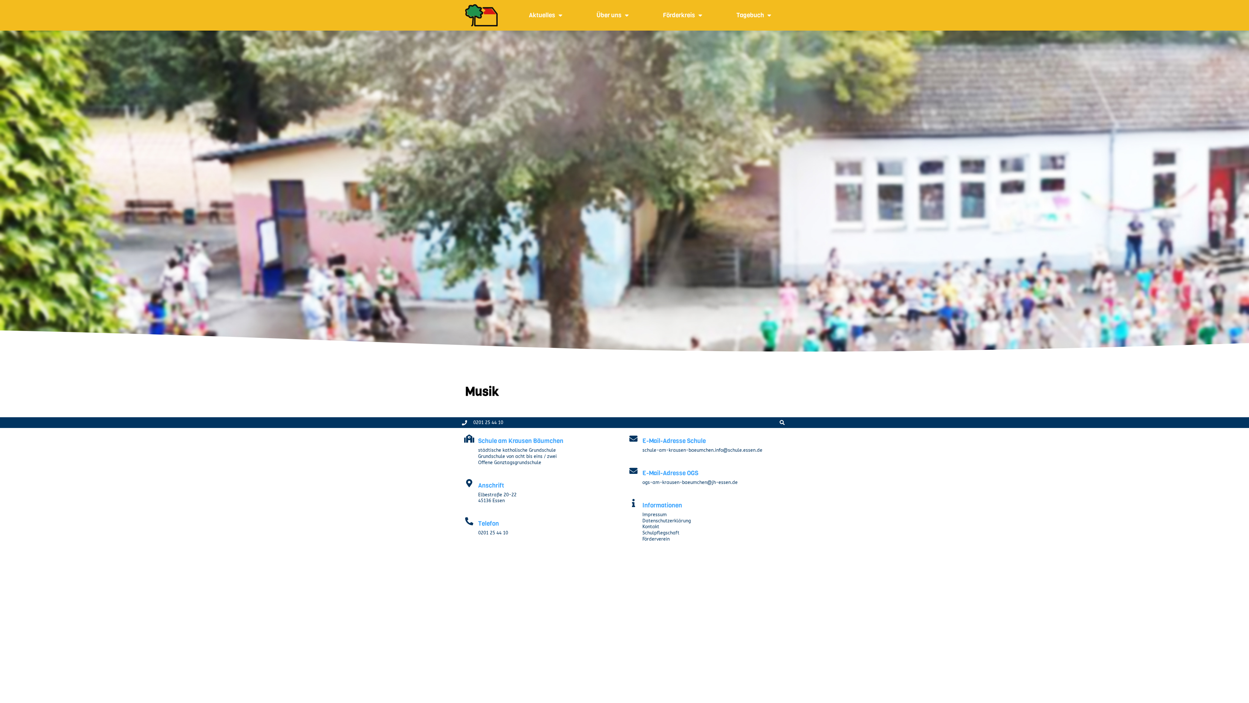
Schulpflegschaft (660, 533)
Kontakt (650, 527)
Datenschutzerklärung (666, 521)
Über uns (609, 15)
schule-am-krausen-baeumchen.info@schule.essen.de (702, 450)
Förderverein (656, 539)
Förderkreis (679, 15)
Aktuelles (542, 15)
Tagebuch (750, 15)
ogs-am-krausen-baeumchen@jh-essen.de (690, 482)
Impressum (654, 514)
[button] (782, 423)
